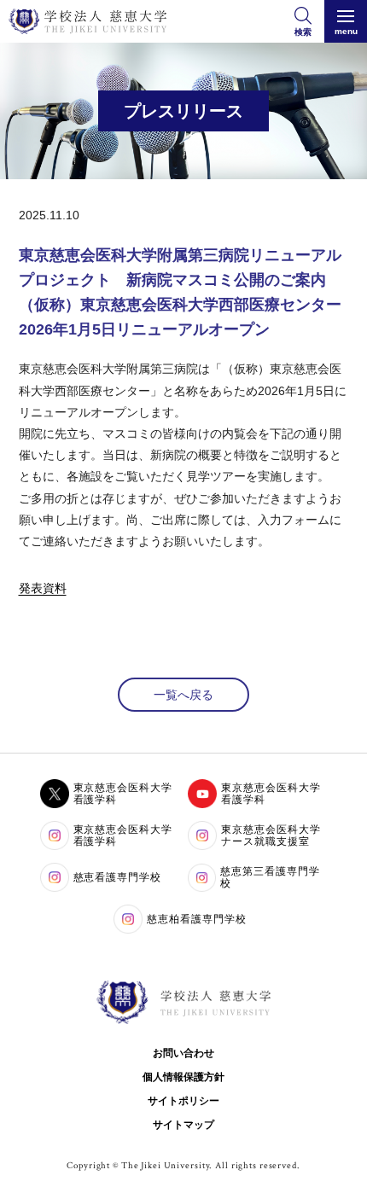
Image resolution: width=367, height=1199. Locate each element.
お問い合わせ (183, 1053)
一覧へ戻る (183, 694)
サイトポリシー (183, 1101)
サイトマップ (183, 1125)
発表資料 (43, 588)
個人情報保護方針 (183, 1077)
